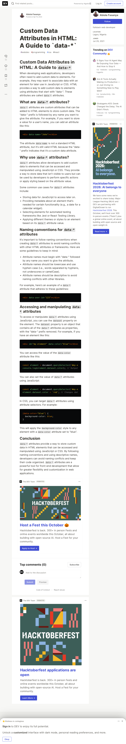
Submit (30, 582)
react (56, 52)
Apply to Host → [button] (29, 548)
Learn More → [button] (28, 698)
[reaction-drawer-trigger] (6, 57)
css (49, 52)
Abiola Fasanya (33, 14)
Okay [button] (7, 739)
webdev (25, 52)
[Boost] (6, 85)
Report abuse (59, 590)
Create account (114, 3)
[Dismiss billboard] (122, 721)
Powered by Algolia (81, 4)
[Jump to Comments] (6, 67)
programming (38, 52)
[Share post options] (5, 94)
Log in (99, 3)
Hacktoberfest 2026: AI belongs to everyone (107, 187)
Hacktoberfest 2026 (102, 210)
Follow (107, 21)
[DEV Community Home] (5, 3)
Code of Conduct (43, 590)
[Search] (12, 3)
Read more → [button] (101, 231)
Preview (43, 582)
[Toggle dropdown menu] (79, 482)
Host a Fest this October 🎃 (44, 525)
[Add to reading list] (6, 77)
